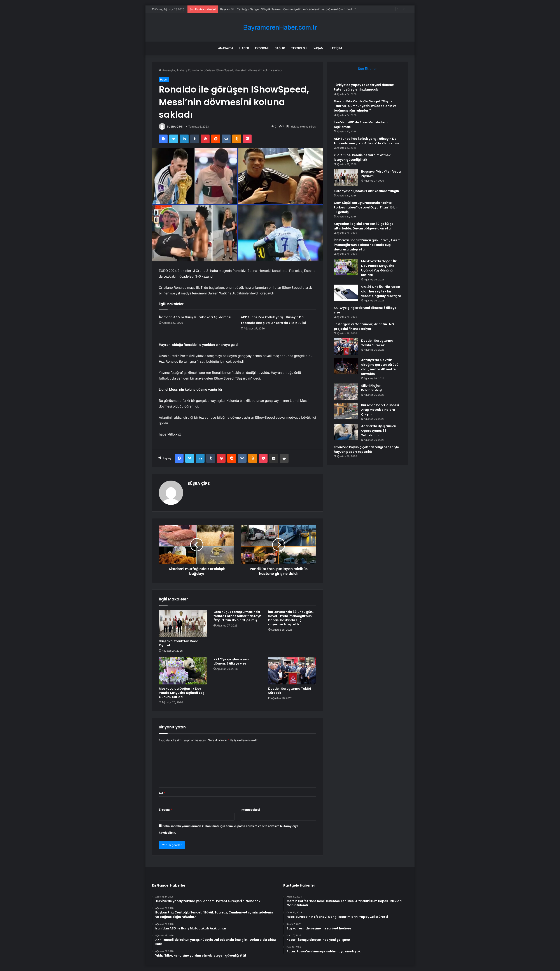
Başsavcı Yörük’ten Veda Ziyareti (178, 643)
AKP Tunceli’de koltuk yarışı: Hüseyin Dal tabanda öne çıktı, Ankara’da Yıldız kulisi (366, 140)
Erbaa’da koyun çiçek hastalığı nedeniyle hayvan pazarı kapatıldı (366, 449)
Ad (162, 793)
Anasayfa (225, 48)
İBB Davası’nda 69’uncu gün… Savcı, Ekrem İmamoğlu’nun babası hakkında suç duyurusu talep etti (291, 618)
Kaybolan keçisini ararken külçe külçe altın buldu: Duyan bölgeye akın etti (364, 226)
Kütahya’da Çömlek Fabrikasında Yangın (366, 191)
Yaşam (318, 48)
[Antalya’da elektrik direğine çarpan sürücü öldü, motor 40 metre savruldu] (346, 366)
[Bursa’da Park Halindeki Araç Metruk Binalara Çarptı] (346, 411)
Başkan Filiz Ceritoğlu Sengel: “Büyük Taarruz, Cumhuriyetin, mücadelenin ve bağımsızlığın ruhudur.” (288, 9)
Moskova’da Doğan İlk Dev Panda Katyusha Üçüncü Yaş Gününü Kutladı (181, 692)
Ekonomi (262, 48)
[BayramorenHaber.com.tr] (280, 27)
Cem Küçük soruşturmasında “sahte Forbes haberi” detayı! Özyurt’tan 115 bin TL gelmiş (237, 616)
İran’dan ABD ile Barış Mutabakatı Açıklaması (195, 317)
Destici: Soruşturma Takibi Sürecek (289, 690)
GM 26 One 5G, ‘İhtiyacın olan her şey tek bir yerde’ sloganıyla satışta (381, 291)
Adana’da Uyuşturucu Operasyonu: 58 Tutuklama (378, 430)
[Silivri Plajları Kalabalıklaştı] (346, 391)
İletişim (336, 48)
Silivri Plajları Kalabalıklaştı (372, 387)
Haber (244, 48)
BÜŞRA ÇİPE (174, 126)
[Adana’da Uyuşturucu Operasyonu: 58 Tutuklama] (346, 432)
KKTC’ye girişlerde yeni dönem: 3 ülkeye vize (232, 661)
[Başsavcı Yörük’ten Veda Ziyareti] (183, 623)
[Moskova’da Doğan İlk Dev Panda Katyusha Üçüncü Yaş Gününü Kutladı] (183, 670)
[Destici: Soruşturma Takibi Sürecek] (292, 670)
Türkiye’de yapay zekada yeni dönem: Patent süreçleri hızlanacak (364, 87)
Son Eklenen (367, 68)
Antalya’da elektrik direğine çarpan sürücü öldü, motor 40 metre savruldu (379, 367)
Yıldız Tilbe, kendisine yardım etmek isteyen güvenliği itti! (362, 157)
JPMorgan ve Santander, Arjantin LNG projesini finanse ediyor (364, 326)
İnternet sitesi (250, 809)
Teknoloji (299, 48)
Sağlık (280, 48)
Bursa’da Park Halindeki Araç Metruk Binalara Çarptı (380, 409)
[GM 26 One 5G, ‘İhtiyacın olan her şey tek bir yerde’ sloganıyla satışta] (346, 293)
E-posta (165, 809)
